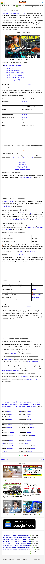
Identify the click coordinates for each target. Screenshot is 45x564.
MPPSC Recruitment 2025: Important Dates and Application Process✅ (17, 537)
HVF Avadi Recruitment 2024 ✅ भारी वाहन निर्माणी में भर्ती (12, 497)
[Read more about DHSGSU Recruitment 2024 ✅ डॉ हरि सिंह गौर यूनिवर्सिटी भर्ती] (12, 506)
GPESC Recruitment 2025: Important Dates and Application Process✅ (17, 543)
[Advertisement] (22, 136)
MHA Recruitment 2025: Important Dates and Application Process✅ (17, 553)
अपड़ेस (36, 292)
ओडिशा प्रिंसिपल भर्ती (22, 164)
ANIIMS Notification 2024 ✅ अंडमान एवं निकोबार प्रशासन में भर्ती (32, 478)
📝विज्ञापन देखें (34, 284)
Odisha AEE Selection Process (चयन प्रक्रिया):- (15, 72)
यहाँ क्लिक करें (29, 84)
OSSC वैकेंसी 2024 (22, 162)
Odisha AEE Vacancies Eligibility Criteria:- (14, 67)
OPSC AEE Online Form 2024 (10, 406)
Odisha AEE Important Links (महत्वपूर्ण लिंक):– (14, 79)
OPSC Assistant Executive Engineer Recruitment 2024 (27, 406)
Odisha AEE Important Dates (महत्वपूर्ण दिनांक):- (15, 77)
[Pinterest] (25, 455)
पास (20, 411)
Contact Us (25, 559)
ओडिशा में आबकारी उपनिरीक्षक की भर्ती (22, 166)
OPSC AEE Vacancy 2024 (19, 13)
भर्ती (7, 427)
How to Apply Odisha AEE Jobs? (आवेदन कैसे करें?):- (15, 74)
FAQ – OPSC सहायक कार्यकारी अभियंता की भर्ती (12, 80)
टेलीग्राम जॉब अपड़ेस (27, 150)
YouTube (21, 251)
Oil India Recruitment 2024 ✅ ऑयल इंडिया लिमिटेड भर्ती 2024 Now (31, 495)
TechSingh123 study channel (35, 251)
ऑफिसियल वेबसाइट (36, 300)
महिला (3, 443)
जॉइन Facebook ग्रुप (9, 448)
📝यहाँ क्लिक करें (34, 286)
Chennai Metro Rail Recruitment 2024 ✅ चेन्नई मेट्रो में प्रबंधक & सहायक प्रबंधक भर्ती (31, 515)
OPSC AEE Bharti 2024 (7, 13)
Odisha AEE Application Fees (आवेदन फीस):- (14, 75)
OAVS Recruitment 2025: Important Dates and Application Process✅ (17, 551)
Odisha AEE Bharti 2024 (33, 227)
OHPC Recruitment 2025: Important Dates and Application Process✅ (17, 535)
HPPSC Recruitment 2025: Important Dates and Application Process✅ (17, 539)
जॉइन (36, 294)
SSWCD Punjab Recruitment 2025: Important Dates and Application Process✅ (19, 547)
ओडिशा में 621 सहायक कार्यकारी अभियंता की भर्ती (22, 169)
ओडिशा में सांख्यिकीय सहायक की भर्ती (22, 167)
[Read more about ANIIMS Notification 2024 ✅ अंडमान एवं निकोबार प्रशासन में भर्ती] (32, 470)
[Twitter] (22, 455)
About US (19, 559)
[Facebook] (17, 455)
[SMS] (27, 455)
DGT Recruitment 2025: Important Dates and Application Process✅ (17, 545)
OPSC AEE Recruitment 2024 (20, 219)
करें (36, 297)
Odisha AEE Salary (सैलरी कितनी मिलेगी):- (13, 70)
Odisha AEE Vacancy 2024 (25, 404)
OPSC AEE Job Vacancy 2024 (26, 213)
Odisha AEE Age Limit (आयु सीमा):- (12, 68)
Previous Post (4, 459)
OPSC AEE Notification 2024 (33, 361)
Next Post (41, 459)
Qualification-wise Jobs (26, 255)
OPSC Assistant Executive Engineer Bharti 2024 (14, 65)
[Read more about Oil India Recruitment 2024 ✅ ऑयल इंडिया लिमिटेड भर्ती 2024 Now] (32, 487)
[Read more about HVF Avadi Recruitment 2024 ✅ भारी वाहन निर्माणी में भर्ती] (12, 488)
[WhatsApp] (20, 455)
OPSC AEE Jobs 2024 (8, 201)
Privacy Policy (12, 559)
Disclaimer (5, 559)
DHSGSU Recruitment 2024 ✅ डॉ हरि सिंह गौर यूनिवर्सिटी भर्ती (11, 515)
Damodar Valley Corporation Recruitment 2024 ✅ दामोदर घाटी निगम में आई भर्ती (11, 480)
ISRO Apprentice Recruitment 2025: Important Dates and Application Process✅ (19, 549)
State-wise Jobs (13, 255)
